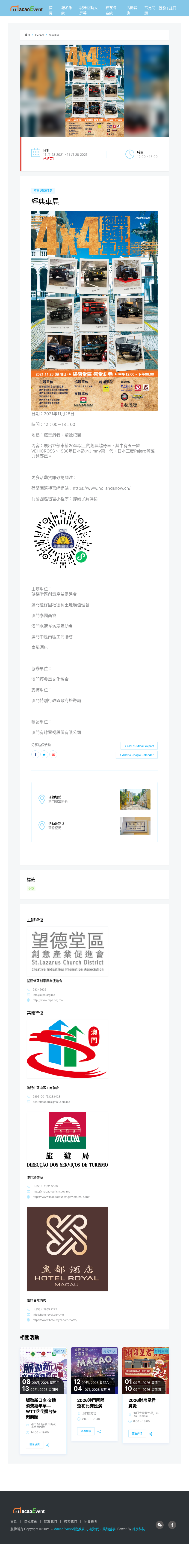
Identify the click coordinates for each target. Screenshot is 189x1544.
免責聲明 (90, 1521)
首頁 (51, 10)
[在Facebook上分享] (35, 754)
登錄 (162, 8)
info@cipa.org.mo (44, 995)
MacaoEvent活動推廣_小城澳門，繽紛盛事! (85, 1528)
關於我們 (50, 1521)
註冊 (172, 8)
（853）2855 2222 (45, 1309)
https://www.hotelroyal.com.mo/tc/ (55, 1320)
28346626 (39, 989)
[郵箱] (53, 754)
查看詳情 (35, 1444)
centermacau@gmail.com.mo (51, 1102)
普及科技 (138, 1528)
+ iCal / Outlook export (139, 746)
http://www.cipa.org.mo (48, 1000)
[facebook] (172, 1525)
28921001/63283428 (46, 1096)
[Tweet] (44, 754)
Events (39, 35)
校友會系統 (111, 10)
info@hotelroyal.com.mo (48, 1314)
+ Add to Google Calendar (137, 755)
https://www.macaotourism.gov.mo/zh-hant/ (61, 1197)
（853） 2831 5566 (45, 1186)
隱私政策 (30, 1521)
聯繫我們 (70, 1521)
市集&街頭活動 (43, 190)
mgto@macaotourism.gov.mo (51, 1191)
